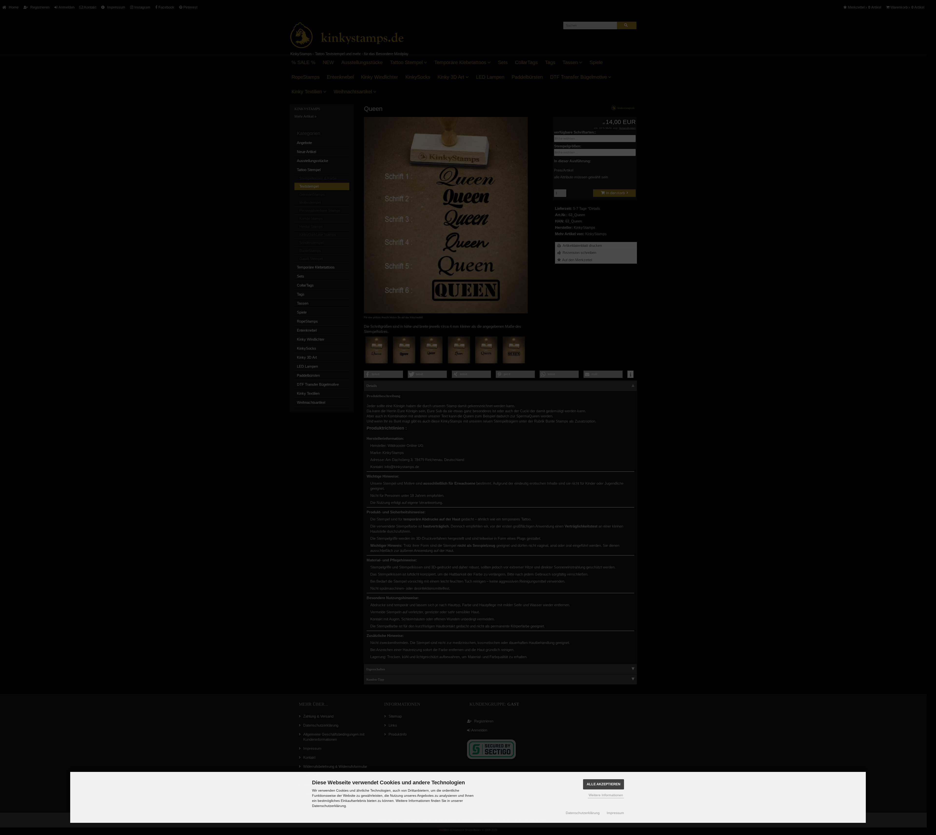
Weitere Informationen (606, 795)
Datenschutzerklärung (583, 813)
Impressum (615, 813)
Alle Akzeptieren (603, 784)
